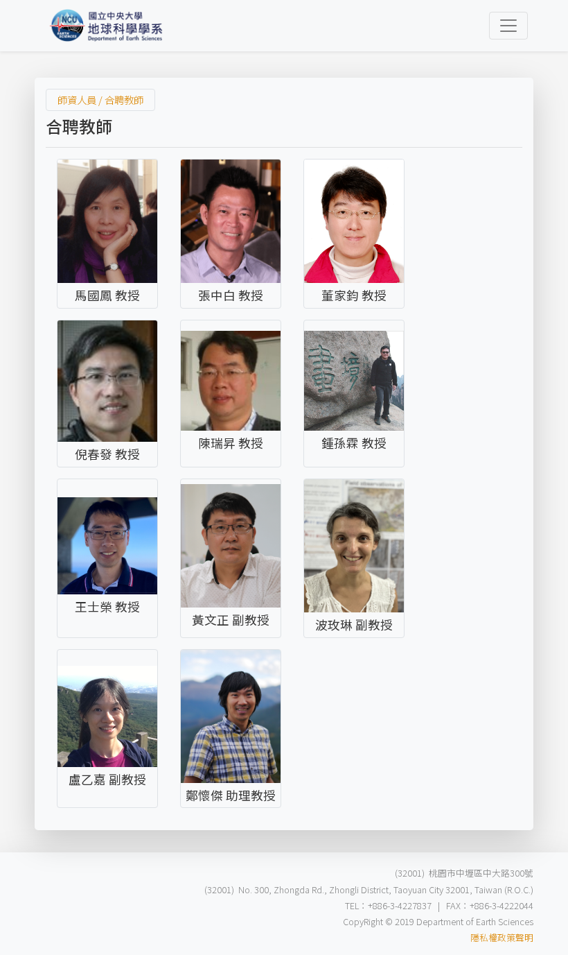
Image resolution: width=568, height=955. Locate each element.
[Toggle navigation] (508, 26)
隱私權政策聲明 (501, 937)
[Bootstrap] (106, 26)
